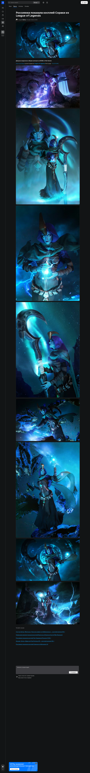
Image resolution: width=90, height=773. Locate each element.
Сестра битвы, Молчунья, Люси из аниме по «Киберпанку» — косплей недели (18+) (40, 632)
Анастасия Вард (20, 63)
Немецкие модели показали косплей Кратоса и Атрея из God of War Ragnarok (39, 635)
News (15, 6)
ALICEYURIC (55, 63)
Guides (27, 6)
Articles (20, 6)
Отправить (73, 672)
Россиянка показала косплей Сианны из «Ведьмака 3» (32, 644)
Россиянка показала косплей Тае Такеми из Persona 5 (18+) (33, 638)
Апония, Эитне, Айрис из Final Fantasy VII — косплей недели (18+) (35, 641)
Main (10, 6)
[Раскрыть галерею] (48, 86)
